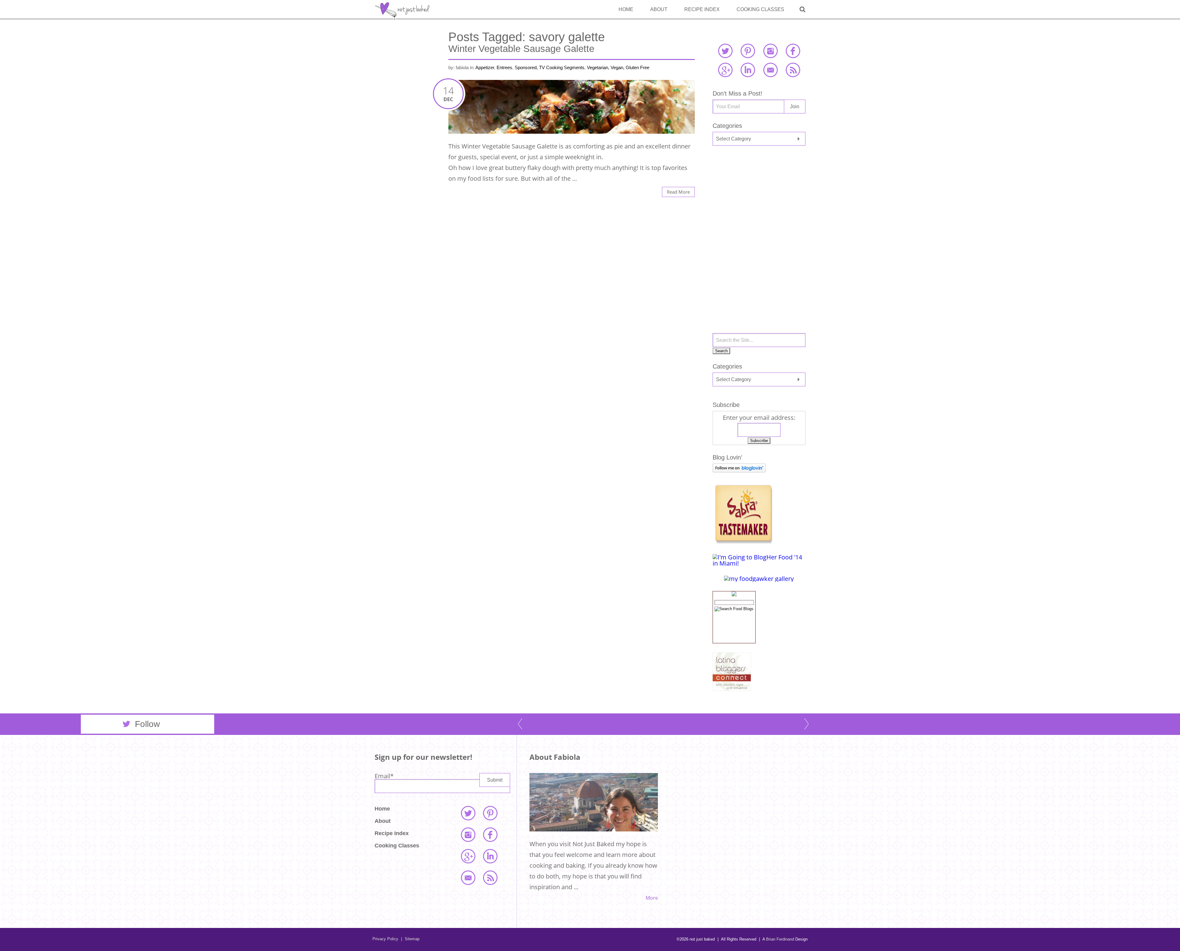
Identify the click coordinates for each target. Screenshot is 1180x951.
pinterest (747, 50)
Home (626, 9)
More (652, 897)
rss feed (792, 69)
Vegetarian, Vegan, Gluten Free (618, 67)
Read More (678, 192)
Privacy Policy (385, 939)
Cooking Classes (760, 9)
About (658, 9)
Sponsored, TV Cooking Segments (549, 67)
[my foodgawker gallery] (759, 578)
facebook (792, 50)
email (770, 69)
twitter (725, 50)
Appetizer (484, 67)
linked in (747, 69)
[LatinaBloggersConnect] (732, 689)
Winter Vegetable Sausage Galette (521, 48)
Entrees (504, 67)
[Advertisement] (759, 199)
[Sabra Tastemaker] (743, 542)
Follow (147, 724)
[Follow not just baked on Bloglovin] (739, 470)
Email (384, 776)
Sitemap (410, 939)
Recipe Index (702, 9)
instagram (770, 50)
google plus (725, 69)
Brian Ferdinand (780, 939)
